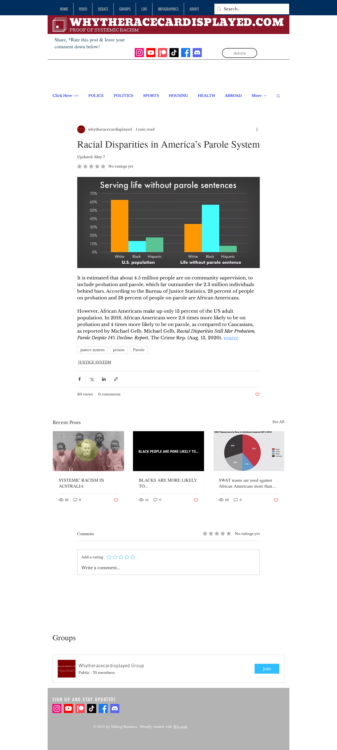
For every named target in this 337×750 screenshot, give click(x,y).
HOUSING (178, 96)
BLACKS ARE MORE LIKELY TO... (168, 483)
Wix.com (180, 726)
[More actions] (257, 129)
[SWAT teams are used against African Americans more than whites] (248, 451)
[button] (278, 96)
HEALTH (206, 96)
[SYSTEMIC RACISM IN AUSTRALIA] (88, 451)
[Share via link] (115, 379)
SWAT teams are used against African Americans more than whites (245, 483)
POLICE (96, 96)
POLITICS (123, 96)
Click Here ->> (65, 96)
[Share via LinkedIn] (103, 379)
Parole (139, 350)
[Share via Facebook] (79, 379)
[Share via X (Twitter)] (91, 379)
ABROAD (233, 96)
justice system (92, 350)
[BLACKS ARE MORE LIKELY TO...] (168, 451)
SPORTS (151, 96)
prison (119, 350)
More (257, 96)
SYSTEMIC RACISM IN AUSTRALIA (81, 483)
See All (278, 422)
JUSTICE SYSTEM (94, 362)
